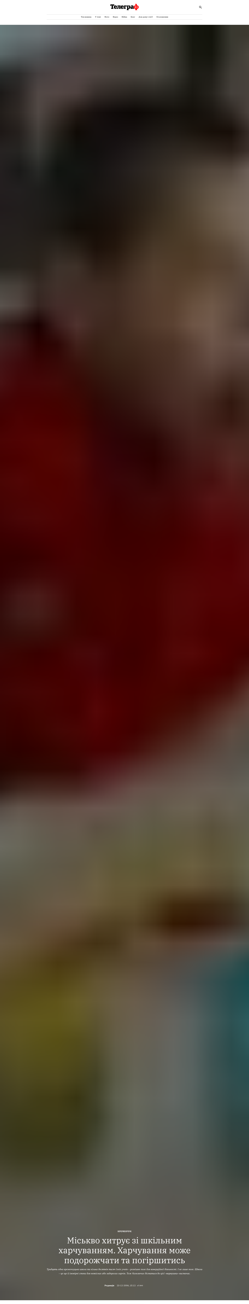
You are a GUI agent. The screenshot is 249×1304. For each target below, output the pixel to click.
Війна (124, 17)
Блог (133, 17)
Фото (106, 17)
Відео (115, 17)
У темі (98, 17)
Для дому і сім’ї (146, 17)
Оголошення (162, 17)
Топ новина (86, 17)
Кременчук (125, 1231)
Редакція (109, 1285)
